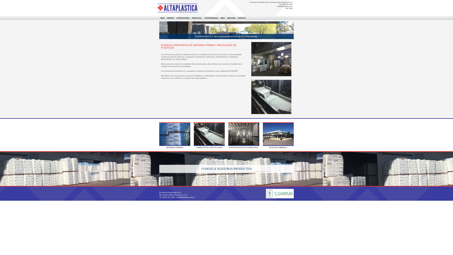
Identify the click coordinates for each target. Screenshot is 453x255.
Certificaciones (182, 18)
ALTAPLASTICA (177, 8)
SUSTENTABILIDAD (211, 18)
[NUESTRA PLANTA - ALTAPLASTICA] (278, 134)
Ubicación (231, 18)
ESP (287, 8)
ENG (291, 8)
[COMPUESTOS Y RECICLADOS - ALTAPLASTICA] (209, 134)
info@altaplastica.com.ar (285, 6)
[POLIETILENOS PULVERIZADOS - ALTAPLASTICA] (243, 134)
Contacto (241, 18)
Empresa (170, 18)
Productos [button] (196, 18)
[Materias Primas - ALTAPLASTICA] (174, 134)
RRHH (222, 18)
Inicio (162, 18)
